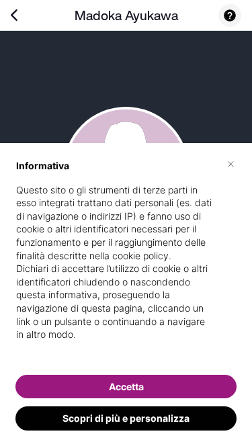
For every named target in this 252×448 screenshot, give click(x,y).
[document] (126, 261)
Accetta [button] (126, 386)
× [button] (230, 163)
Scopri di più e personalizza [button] (126, 418)
